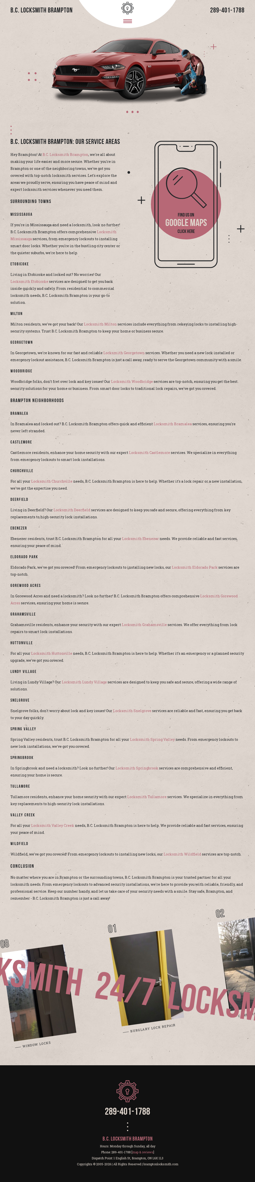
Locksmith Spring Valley (152, 739)
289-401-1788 (227, 10)
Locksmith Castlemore (149, 452)
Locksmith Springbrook (137, 768)
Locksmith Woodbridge (132, 381)
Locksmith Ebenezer (140, 538)
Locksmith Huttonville (51, 653)
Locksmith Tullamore (147, 796)
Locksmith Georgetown (124, 352)
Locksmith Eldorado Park (195, 567)
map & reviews (142, 1152)
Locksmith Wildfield (182, 854)
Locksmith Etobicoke (29, 281)
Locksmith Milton (100, 324)
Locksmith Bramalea (173, 424)
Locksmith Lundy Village (84, 682)
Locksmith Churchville (51, 481)
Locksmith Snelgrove (132, 710)
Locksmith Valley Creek (52, 825)
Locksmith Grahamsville (144, 624)
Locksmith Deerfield (72, 510)
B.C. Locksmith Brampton (65, 154)
